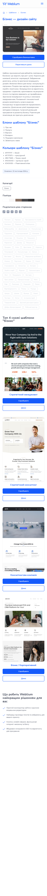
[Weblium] (11, 4)
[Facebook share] (12, 211)
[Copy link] (4, 211)
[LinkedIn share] (16, 211)
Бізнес (23, 12)
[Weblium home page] (4, 12)
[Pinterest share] (8, 211)
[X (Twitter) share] (20, 211)
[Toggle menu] (42, 4)
